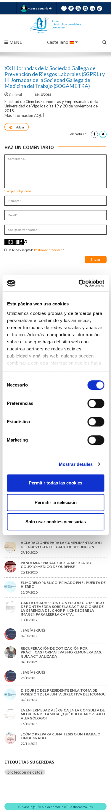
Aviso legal (29, 807)
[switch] (95, 403)
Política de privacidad (48, 250)
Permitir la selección (56, 502)
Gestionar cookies (81, 807)
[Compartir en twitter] (103, 134)
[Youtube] (78, 8)
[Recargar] (25, 241)
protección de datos (24, 772)
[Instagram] (85, 8)
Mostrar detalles (76, 464)
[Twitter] (71, 8)
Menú (15, 42)
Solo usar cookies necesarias (55, 521)
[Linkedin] (92, 8)
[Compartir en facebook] (94, 134)
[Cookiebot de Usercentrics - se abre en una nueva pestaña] (79, 283)
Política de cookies (52, 807)
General (15, 94)
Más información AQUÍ (24, 115)
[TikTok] (99, 8)
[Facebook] (64, 8)
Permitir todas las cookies (55, 482)
